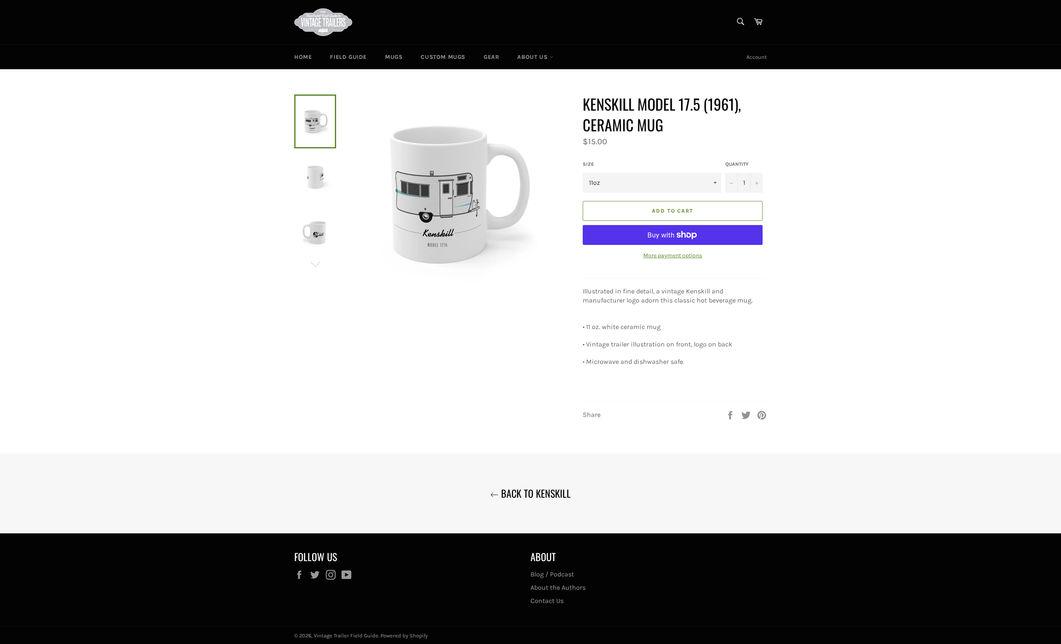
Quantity (737, 164)
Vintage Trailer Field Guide (346, 635)
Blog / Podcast (552, 574)
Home (303, 57)
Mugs (393, 57)
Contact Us (547, 601)
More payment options (672, 255)
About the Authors (558, 587)
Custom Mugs (443, 57)
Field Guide (348, 57)
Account (756, 57)
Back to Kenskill (535, 493)
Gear (491, 57)
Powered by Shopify (404, 635)
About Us (533, 57)
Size (588, 164)
